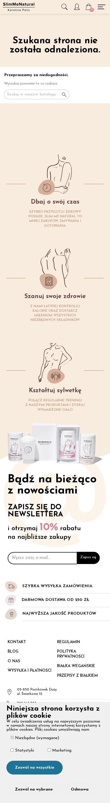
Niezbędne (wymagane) (36, 738)
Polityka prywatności (70, 654)
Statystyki (24, 751)
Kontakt (17, 642)
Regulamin (68, 642)
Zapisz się (88, 557)
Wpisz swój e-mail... (31, 558)
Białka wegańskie (76, 666)
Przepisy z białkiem (77, 676)
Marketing (61, 751)
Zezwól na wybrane (34, 789)
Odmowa (80, 789)
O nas (14, 661)
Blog (13, 652)
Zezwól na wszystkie (34, 768)
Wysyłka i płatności (29, 671)
